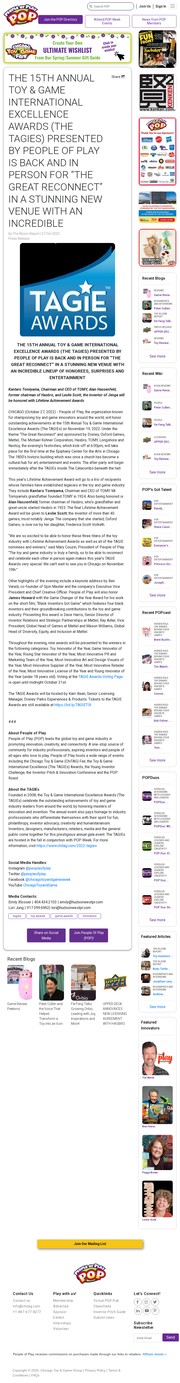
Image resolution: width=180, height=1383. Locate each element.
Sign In (161, 6)
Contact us (21, 1300)
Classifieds (102, 1306)
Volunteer (61, 1329)
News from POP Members (154, 21)
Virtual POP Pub (106, 1300)
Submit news (104, 1317)
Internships (62, 1323)
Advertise (61, 1306)
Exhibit (58, 1317)
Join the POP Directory (60, 19)
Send (170, 1337)
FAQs (35, 1375)
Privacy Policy (95, 1370)
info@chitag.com (26, 1306)
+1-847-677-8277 (27, 1312)
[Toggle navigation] (172, 6)
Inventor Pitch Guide (110, 1312)
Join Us (145, 6)
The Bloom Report (26, 233)
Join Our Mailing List (90, 1244)
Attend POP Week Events (107, 21)
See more (157, 356)
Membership (63, 1300)
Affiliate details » (154, 1354)
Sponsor (60, 1312)
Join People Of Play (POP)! (89, 935)
